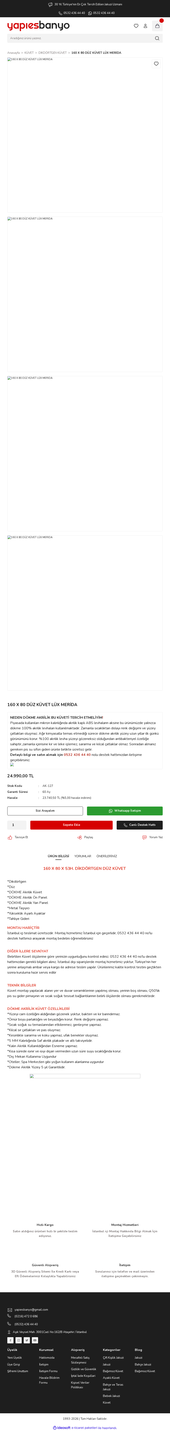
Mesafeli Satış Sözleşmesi (80, 1360)
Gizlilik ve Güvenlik (83, 1369)
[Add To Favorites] (156, 63)
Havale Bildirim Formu (49, 1380)
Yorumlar (82, 856)
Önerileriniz (107, 856)
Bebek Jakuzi (111, 1396)
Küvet (106, 1403)
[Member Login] (145, 26)
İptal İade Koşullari (83, 1376)
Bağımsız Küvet (113, 1371)
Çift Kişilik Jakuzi (113, 1358)
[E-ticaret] (84, 1428)
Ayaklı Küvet (111, 1378)
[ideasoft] (62, 1428)
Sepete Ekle (71, 825)
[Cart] (157, 26)
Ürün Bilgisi (58, 856)
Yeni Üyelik (14, 1358)
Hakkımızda (46, 1358)
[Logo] (38, 26)
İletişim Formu (48, 1371)
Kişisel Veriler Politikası (80, 1385)
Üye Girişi (13, 1365)
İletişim (43, 1365)
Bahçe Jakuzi (143, 1365)
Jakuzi (106, 1365)
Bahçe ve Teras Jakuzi (113, 1387)
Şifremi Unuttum (17, 1371)
